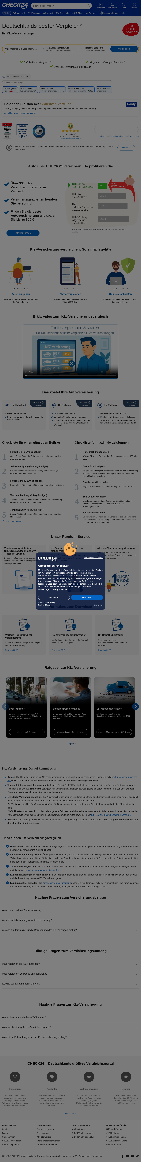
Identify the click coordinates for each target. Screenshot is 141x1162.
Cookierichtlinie (44, 605)
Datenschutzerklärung (46, 602)
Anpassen (54, 597)
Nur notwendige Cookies (93, 558)
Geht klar (87, 597)
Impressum (98, 605)
